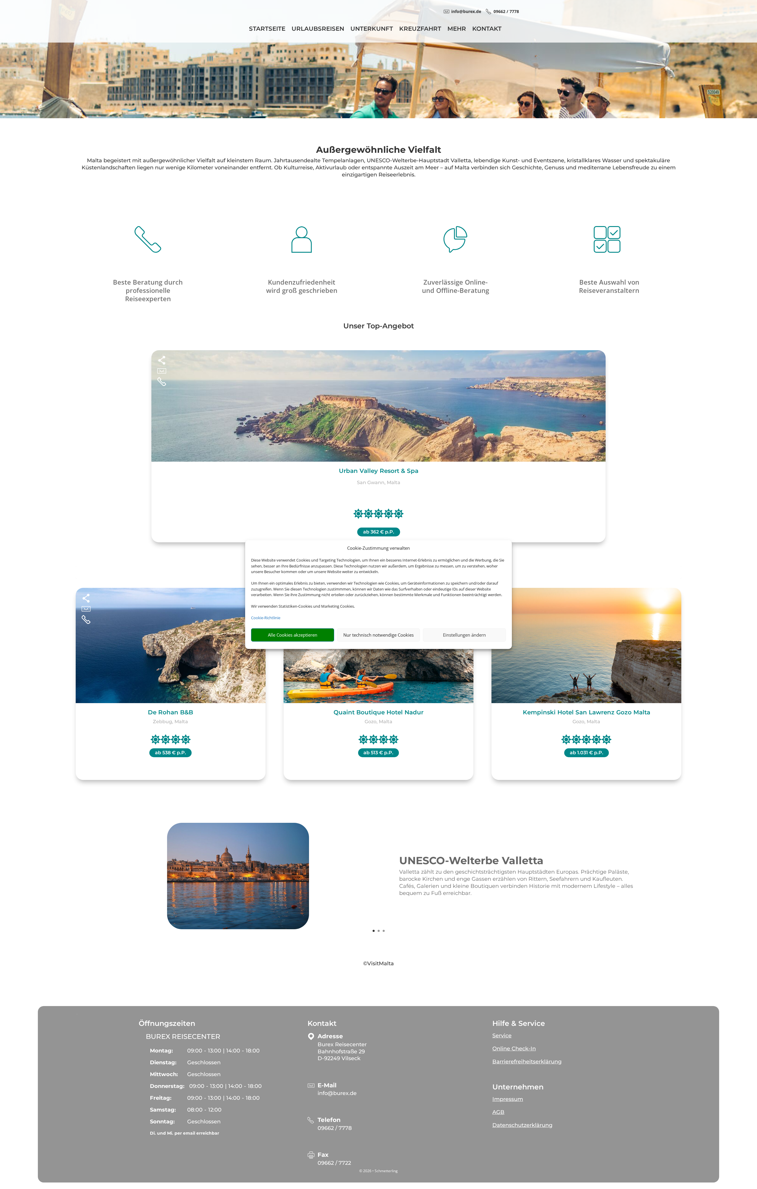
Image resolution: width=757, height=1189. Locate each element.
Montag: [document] (161, 1050)
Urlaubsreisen (318, 29)
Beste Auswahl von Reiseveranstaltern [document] (609, 286)
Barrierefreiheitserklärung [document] (527, 1061)
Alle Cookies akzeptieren (292, 635)
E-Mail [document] (327, 1085)
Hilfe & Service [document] (518, 1023)
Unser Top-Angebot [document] (378, 326)
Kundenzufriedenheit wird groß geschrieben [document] (301, 286)
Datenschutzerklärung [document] (522, 1125)
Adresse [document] (330, 1036)
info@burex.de (337, 1093)
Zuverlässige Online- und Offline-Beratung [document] (455, 286)
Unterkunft (371, 29)
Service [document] (502, 1035)
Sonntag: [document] (162, 1121)
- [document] (204, 1110)
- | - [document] (223, 1050)
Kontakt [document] (322, 1023)
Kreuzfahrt (420, 29)
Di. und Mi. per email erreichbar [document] (184, 1133)
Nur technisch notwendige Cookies (378, 635)
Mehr (456, 29)
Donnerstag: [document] (167, 1086)
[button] (560, 1033)
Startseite (267, 29)
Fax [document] (323, 1154)
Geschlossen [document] (204, 1062)
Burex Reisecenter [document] (183, 1036)
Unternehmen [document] (518, 1087)
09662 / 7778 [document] (506, 11)
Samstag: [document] (163, 1110)
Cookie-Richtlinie (265, 617)
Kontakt (487, 29)
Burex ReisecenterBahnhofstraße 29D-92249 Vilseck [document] (342, 1051)
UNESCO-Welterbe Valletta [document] (471, 861)
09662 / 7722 (334, 1163)
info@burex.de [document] (466, 11)
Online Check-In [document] (514, 1048)
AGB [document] (498, 1112)
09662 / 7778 (335, 1128)
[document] (378, 151)
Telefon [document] (329, 1120)
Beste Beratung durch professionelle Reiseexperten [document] (148, 290)
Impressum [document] (507, 1099)
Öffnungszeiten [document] (167, 1023)
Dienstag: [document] (163, 1062)
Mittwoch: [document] (164, 1074)
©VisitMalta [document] (378, 963)
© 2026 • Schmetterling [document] (378, 1170)
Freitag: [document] (161, 1098)
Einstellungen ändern (464, 635)
